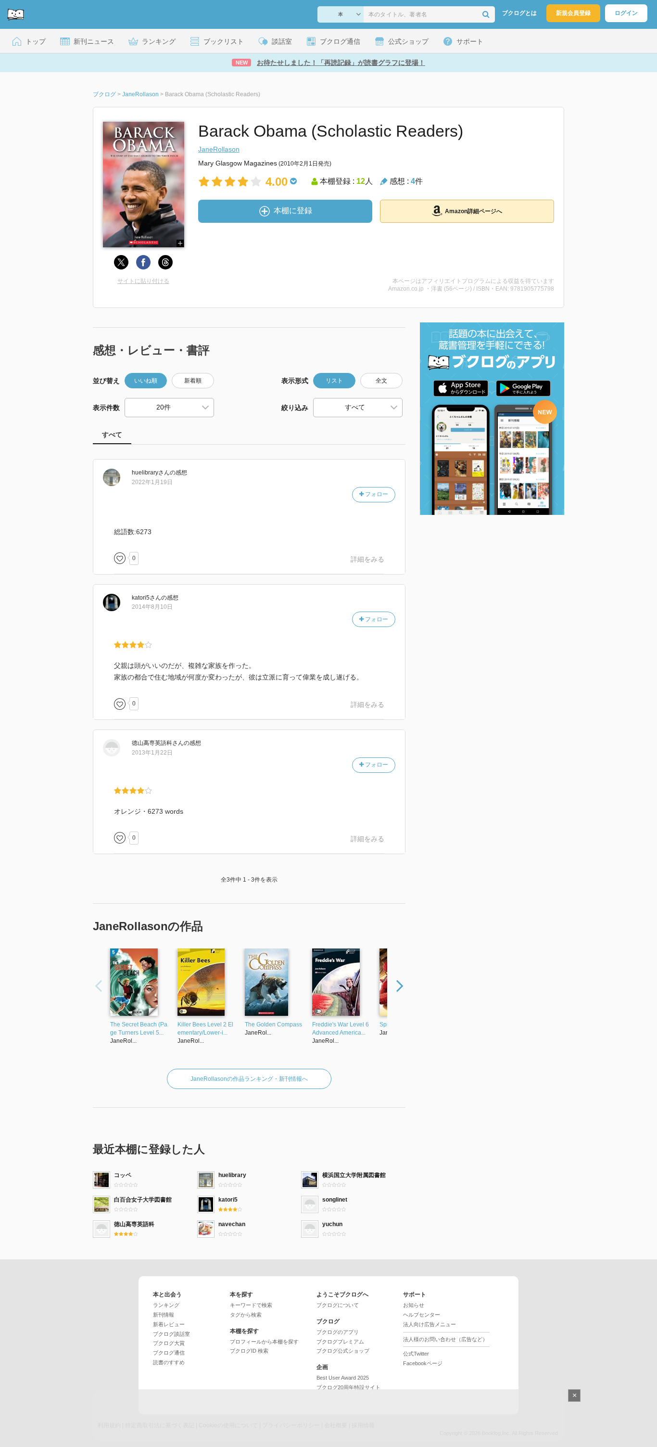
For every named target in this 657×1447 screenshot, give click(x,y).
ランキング (166, 1305)
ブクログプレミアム (340, 1342)
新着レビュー (169, 1324)
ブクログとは (519, 13)
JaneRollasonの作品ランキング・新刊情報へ (249, 1079)
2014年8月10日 (152, 606)
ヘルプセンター (421, 1315)
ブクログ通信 (169, 1353)
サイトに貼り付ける (143, 281)
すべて (112, 434)
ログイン (626, 13)
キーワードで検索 (251, 1305)
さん (151, 472)
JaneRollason (219, 149)
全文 (381, 380)
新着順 (193, 380)
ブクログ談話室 (171, 1334)
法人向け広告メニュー (429, 1324)
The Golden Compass (273, 1024)
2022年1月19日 (152, 482)
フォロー (376, 494)
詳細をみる (367, 559)
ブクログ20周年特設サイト (348, 1387)
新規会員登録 (573, 13)
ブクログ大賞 (169, 1343)
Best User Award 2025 (342, 1378)
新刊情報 (163, 1315)
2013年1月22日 (152, 752)
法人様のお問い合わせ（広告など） (445, 1339)
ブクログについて (337, 1305)
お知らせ (413, 1305)
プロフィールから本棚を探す (264, 1342)
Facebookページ (422, 1363)
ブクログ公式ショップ (342, 1351)
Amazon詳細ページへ (473, 211)
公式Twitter (416, 1354)
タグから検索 (246, 1315)
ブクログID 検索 (249, 1351)
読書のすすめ (169, 1362)
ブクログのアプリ (337, 1332)
